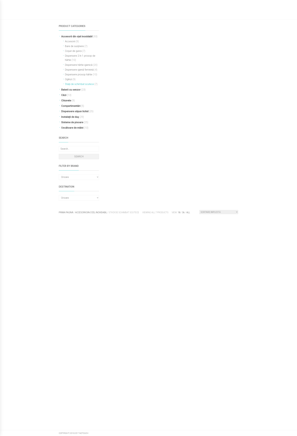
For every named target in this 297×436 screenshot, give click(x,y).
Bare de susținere (74, 46)
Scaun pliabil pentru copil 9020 (82, 277)
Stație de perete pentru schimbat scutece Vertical (83, 349)
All (188, 212)
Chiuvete (66, 100)
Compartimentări (70, 105)
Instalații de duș (70, 116)
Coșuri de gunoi (73, 51)
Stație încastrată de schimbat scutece (143, 349)
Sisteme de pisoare (72, 122)
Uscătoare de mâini (72, 127)
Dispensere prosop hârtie (78, 74)
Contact (211, 13)
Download (194, 13)
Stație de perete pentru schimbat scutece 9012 (145, 278)
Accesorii (70, 41)
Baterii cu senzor (71, 89)
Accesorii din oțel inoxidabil (77, 36)
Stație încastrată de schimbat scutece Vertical (81, 419)
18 (179, 212)
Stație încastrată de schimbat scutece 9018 (204, 349)
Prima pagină (66, 212)
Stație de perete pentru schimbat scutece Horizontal (207, 278)
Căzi (63, 95)
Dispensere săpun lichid (74, 111)
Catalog (163, 13)
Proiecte (178, 13)
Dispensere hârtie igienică (79, 64)
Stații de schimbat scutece (79, 84)
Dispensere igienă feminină (79, 69)
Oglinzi (68, 79)
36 (183, 212)
